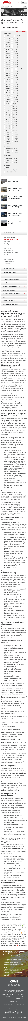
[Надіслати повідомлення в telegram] (14, 985)
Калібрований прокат (9, 290)
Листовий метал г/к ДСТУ (11, 239)
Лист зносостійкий (9, 259)
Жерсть (5, 276)
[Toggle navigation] (3, 6)
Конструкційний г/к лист (10, 246)
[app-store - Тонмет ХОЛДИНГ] (18, 1012)
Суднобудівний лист (9, 261)
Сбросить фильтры (21, 31)
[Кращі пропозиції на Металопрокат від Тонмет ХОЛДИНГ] (7, 2)
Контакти (20, 994)
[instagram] (19, 985)
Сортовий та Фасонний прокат (11, 286)
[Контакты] (19, 2)
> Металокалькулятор (14, 1009)
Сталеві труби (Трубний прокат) (11, 293)
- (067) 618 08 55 (7, 1004)
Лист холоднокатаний (9, 268)
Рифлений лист (8, 248)
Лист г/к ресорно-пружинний (12, 244)
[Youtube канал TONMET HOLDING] (12, 985)
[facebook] (16, 985)
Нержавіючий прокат (8, 300)
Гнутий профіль (7, 283)
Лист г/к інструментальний (11, 255)
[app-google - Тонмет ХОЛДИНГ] (9, 1012)
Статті (8, 996)
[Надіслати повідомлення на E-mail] (9, 985)
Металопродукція (8, 994)
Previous (2, 10)
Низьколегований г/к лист (11, 252)
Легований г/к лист (9, 250)
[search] (25, 6)
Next (26, 10)
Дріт (4, 297)
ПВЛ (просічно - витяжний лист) (11, 279)
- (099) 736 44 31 (20, 1004)
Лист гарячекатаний (8, 233)
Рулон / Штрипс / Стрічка (9, 272)
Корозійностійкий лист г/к (11, 257)
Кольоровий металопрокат (10, 304)
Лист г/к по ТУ (7, 241)
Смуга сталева (7, 263)
